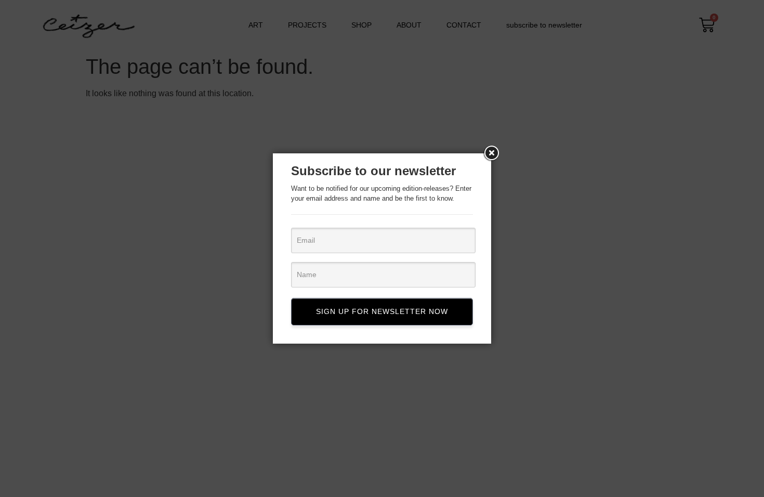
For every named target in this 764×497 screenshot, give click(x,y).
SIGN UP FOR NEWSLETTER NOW (382, 311)
